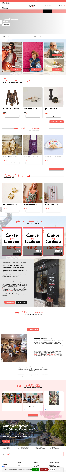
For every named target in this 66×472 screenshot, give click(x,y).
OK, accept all (35, 469)
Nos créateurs (36, 462)
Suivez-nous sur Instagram (33, 329)
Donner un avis (6, 441)
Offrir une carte (16, 254)
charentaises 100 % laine (37, 354)
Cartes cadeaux (48, 11)
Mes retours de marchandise (54, 462)
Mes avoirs (51, 463)
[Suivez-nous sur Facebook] (3, 466)
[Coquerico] (33, 5)
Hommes (14, 66)
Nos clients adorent (33, 128)
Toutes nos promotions (10, 302)
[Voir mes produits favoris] (61, 6)
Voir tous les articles (33, 415)
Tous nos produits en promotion (56, 121)
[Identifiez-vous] (59, 5)
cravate (25, 288)
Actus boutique (36, 465)
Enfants (57, 51)
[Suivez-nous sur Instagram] (4, 466)
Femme (16, 11)
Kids (40, 11)
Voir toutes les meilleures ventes (56, 169)
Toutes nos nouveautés (21, 302)
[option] (33, 21)
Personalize (52, 469)
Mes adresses (51, 465)
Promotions (54, 66)
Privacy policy (58, 469)
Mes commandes (52, 461)
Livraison (35, 466)
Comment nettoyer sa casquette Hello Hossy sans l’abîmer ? (11, 407)
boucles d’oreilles (9, 290)
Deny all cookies (44, 469)
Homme (22, 11)
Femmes (35, 66)
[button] (1, 22)
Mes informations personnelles (54, 466)
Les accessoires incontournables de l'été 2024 (53, 407)
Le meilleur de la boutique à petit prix (12, 80)
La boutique (36, 461)
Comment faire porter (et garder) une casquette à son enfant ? (32, 407)
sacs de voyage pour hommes (51, 354)
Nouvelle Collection (31, 11)
